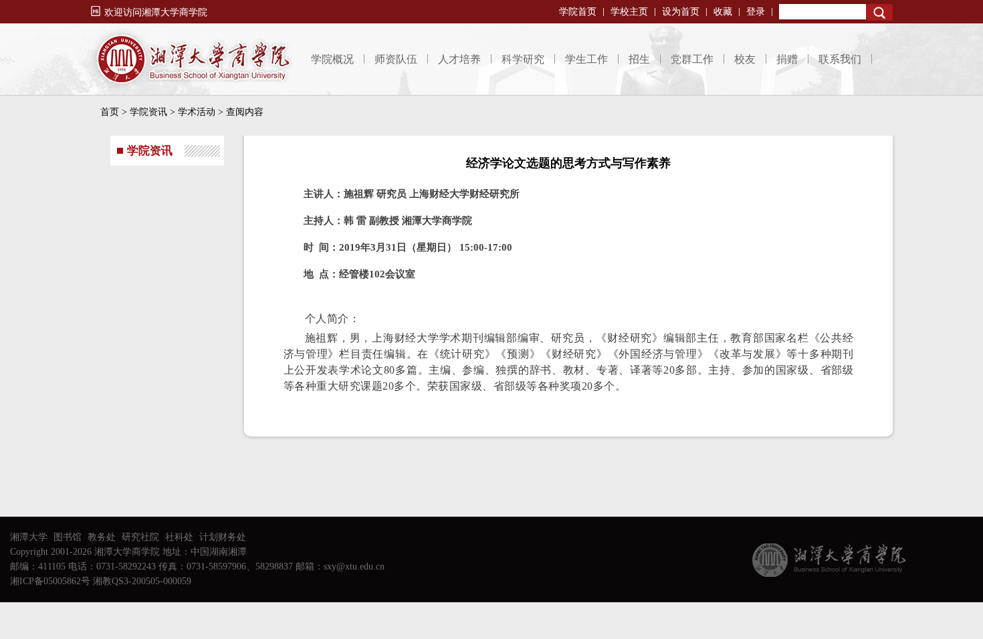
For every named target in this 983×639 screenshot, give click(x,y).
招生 (639, 59)
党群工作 (692, 59)
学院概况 (332, 59)
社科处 (179, 537)
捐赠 (787, 59)
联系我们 (839, 59)
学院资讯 (148, 112)
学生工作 (586, 59)
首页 (109, 112)
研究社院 (140, 537)
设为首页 (680, 12)
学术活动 (196, 112)
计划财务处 (222, 537)
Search (879, 12)
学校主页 (629, 12)
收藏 (723, 12)
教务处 (102, 537)
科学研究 (523, 59)
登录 (755, 12)
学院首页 (577, 12)
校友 (745, 59)
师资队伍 (395, 59)
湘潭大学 (28, 537)
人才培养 (459, 59)
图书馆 (67, 537)
